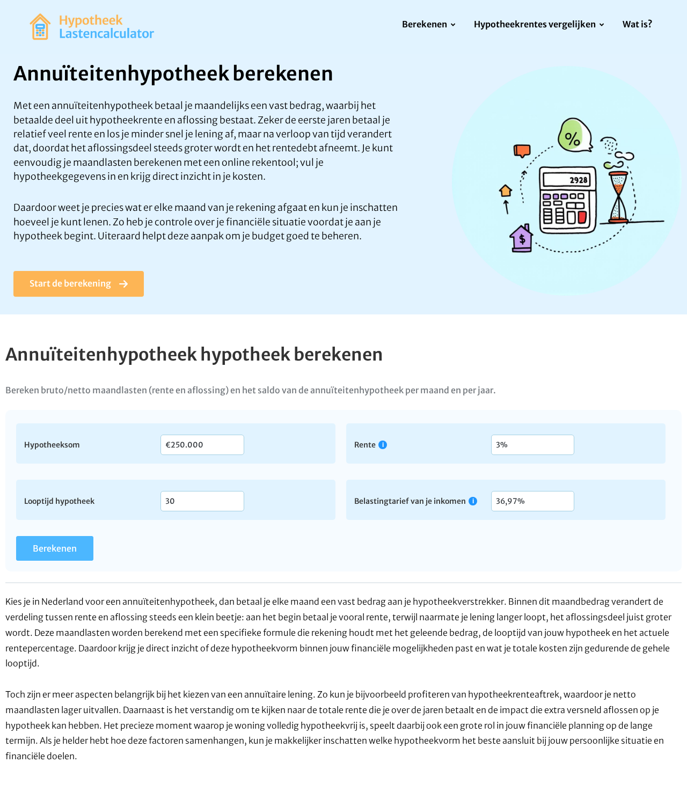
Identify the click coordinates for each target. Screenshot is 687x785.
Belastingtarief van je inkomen (410, 500)
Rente (365, 444)
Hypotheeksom (52, 444)
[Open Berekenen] (453, 25)
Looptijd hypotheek (59, 500)
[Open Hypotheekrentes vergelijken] (601, 25)
